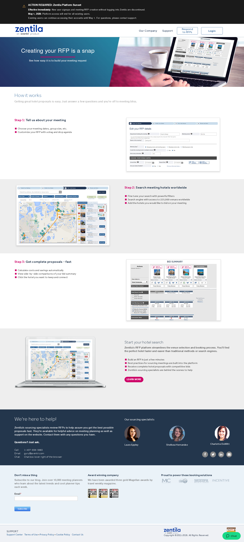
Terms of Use (31, 534)
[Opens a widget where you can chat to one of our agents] (231, 536)
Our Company (148, 30)
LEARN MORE (134, 379)
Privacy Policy (47, 534)
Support (167, 30)
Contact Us (77, 534)
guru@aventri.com (34, 453)
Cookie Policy (63, 534)
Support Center (15, 534)
